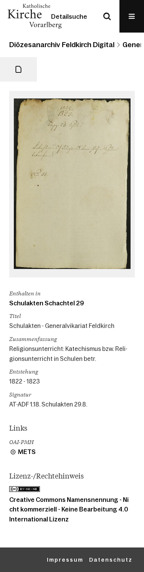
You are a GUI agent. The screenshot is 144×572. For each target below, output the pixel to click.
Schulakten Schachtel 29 (46, 303)
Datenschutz (110, 560)
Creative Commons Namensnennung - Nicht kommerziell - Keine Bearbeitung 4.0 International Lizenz (69, 509)
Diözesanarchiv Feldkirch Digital (61, 45)
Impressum (65, 560)
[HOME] (34, 16)
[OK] (107, 16)
